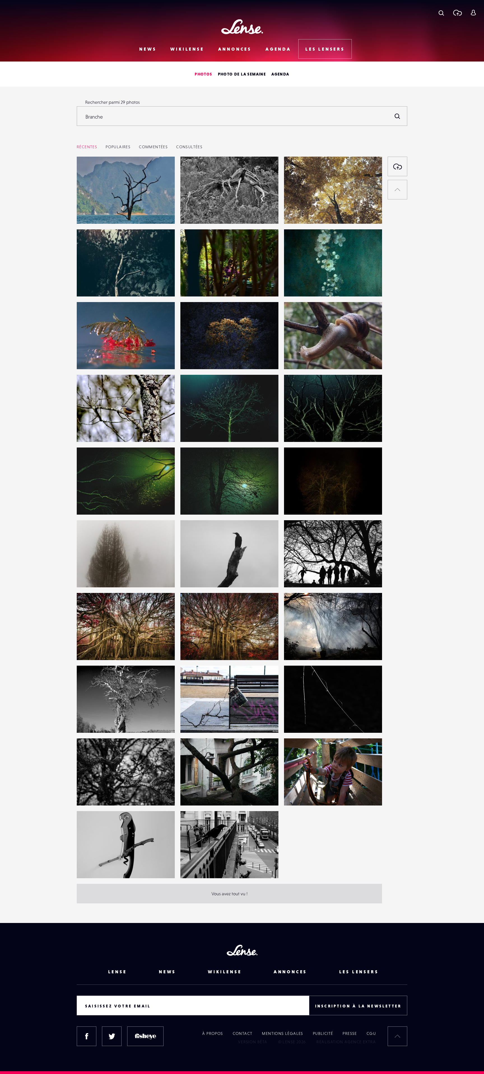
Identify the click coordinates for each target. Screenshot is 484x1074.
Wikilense (187, 48)
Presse (350, 1033)
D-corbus (195, 794)
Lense (117, 971)
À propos (212, 1033)
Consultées (189, 147)
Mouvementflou (98, 357)
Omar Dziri (92, 575)
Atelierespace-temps (310, 721)
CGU (371, 1033)
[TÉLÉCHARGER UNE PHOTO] (397, 166)
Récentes (87, 147)
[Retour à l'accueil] (242, 26)
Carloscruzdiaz (303, 357)
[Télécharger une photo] (457, 12)
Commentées (153, 147)
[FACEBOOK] (86, 1036)
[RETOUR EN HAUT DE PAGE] (397, 189)
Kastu (191, 575)
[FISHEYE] (145, 1036)
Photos (203, 74)
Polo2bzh (298, 794)
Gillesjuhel (300, 648)
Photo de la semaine (242, 74)
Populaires (118, 147)
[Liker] (162, 172)
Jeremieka (300, 575)
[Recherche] (441, 12)
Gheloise (298, 212)
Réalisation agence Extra (346, 1042)
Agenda (278, 48)
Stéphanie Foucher (308, 285)
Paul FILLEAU (198, 866)
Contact (243, 1033)
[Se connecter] (473, 12)
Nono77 (193, 285)
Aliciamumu (197, 721)
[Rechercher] (397, 116)
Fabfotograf (93, 794)
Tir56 (87, 430)
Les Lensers (325, 48)
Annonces (235, 48)
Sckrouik (90, 866)
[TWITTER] (112, 1036)
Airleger (90, 212)
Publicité (323, 1033)
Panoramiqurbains (100, 721)
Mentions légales (282, 1033)
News (147, 48)
